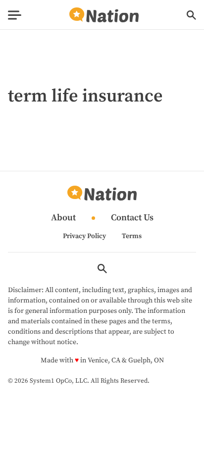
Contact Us (132, 218)
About (63, 218)
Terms (132, 236)
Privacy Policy (84, 236)
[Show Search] (191, 15)
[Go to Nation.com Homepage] (104, 15)
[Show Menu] (14, 15)
